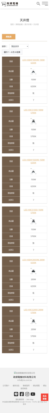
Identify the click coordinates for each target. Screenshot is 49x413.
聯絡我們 (26, 385)
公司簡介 (6, 385)
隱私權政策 (20, 399)
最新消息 (16, 385)
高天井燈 (28, 24)
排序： (5, 46)
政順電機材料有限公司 (24, 376)
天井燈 (36, 24)
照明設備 (19, 24)
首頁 (12, 24)
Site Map (30, 399)
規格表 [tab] (9, 36)
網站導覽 (36, 385)
